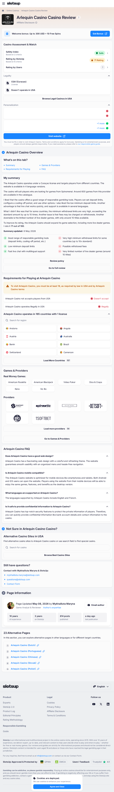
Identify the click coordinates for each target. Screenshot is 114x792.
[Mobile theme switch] (109, 3)
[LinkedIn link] (108, 704)
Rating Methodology (13, 719)
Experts (6, 702)
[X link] (101, 704)
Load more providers (56, 428)
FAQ (44, 169)
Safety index (12, 52)
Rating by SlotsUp (15, 59)
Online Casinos (13, 10)
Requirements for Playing (18, 169)
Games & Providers (51, 165)
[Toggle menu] (3, 3)
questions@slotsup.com (18, 579)
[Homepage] (13, 3)
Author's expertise (52, 607)
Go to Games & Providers (57, 438)
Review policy (57, 261)
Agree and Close (57, 787)
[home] (3, 10)
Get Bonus (98, 33)
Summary (10, 165)
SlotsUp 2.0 (8, 707)
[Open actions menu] (79, 17)
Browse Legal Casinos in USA (57, 98)
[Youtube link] (94, 704)
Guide (6, 731)
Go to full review (57, 268)
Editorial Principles (12, 715)
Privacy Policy (54, 707)
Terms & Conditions (56, 715)
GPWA (48, 762)
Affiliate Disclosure (56, 711)
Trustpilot (101, 762)
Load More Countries (56, 360)
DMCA (62, 762)
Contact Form (13, 584)
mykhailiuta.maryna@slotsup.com (23, 575)
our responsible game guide (89, 144)
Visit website (54, 136)
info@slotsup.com (44, 756)
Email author (97, 605)
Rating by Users (14, 67)
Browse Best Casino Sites (57, 555)
